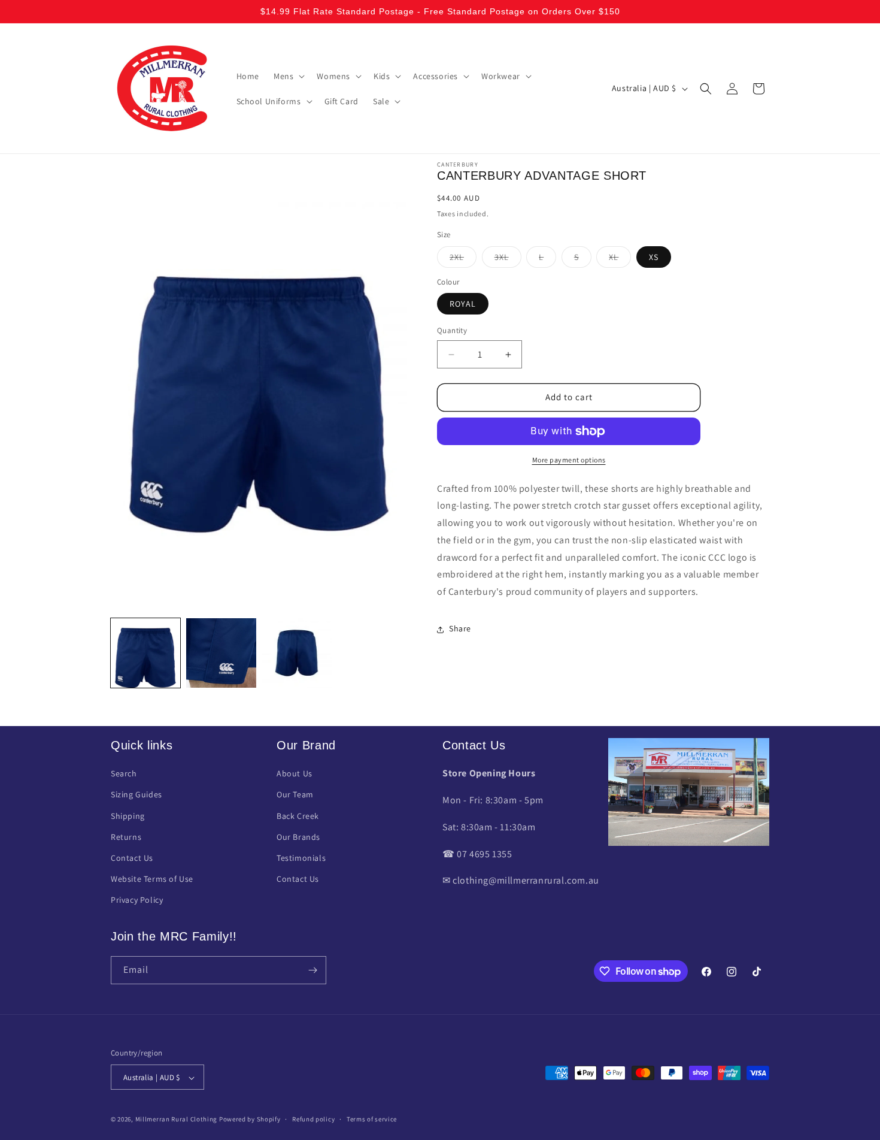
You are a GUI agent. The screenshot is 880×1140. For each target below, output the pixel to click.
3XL (507, 259)
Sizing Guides (136, 795)
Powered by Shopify (250, 1119)
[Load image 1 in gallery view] (145, 653)
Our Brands (298, 836)
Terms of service (372, 1119)
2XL (463, 259)
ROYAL (463, 304)
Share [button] (460, 629)
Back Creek (298, 816)
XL (620, 259)
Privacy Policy (137, 900)
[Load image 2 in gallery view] (221, 653)
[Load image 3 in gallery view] (297, 653)
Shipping (128, 816)
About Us (294, 774)
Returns (126, 836)
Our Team (295, 795)
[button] (287, 76)
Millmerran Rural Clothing (176, 1119)
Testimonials (301, 857)
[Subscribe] (312, 970)
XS (654, 257)
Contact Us (132, 857)
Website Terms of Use (152, 879)
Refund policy (313, 1119)
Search (124, 774)
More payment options (569, 459)
